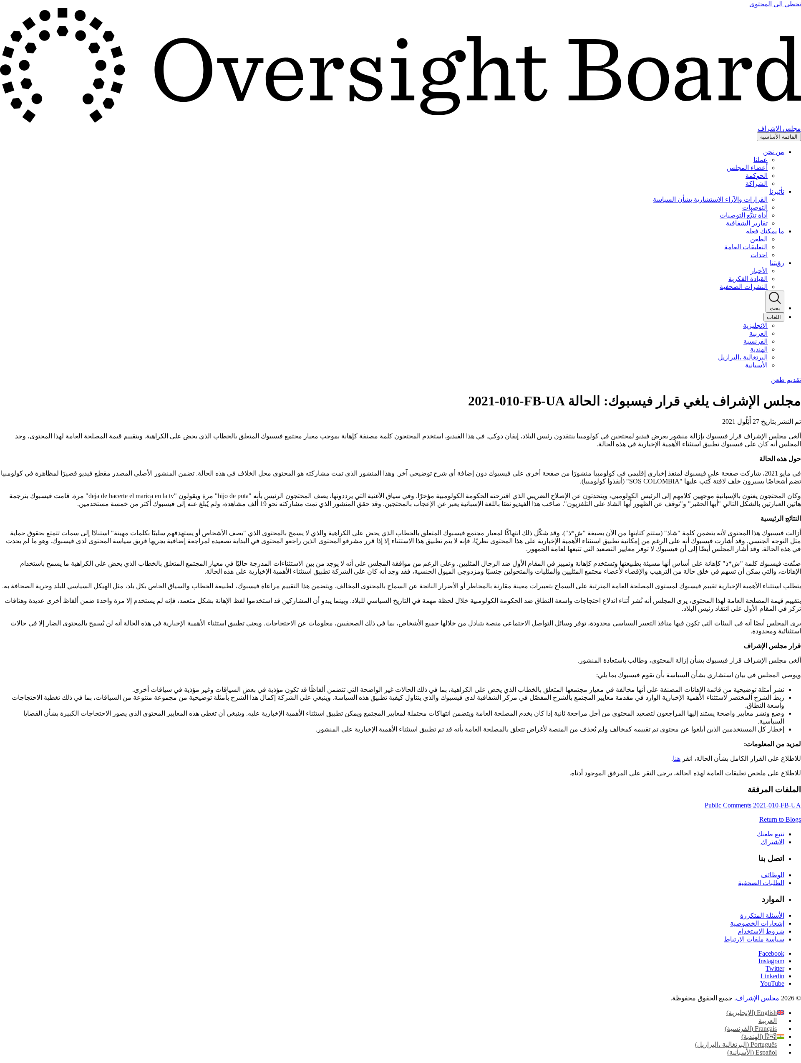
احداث (759, 254)
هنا (676, 758)
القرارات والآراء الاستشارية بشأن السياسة (710, 199)
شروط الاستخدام (761, 931)
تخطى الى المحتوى (775, 4)
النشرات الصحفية (744, 286)
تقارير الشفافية (747, 223)
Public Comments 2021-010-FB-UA (753, 805)
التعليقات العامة (746, 247)
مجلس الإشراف (757, 998)
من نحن (773, 151)
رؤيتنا (777, 262)
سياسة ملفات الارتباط (754, 939)
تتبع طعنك (770, 834)
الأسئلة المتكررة (762, 915)
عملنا (760, 159)
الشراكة (757, 183)
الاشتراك (772, 841)
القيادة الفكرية (748, 278)
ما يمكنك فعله (765, 231)
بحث (775, 308)
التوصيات (755, 207)
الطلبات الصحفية (761, 882)
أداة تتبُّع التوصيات (744, 215)
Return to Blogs (780, 819)
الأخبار (759, 270)
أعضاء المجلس (747, 167)
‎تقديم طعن (786, 379)
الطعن (759, 239)
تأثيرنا (776, 191)
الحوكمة (757, 175)
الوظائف (772, 874)
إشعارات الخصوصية (757, 923)
